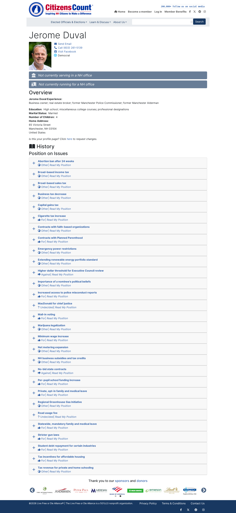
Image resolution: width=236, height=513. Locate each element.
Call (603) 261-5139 (69, 47)
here (69, 139)
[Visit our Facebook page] (190, 11)
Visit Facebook (66, 51)
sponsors (122, 481)
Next (203, 490)
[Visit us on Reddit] (199, 11)
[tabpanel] (118, 491)
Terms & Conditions (174, 503)
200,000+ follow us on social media (183, 6)
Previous (32, 490)
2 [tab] (120, 496)
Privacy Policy (148, 503)
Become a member (140, 11)
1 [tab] (115, 496)
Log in (158, 11)
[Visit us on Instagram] (204, 11)
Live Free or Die (78, 503)
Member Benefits (176, 11)
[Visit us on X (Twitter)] (194, 11)
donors (142, 481)
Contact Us (198, 503)
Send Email (64, 43)
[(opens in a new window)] (46, 491)
